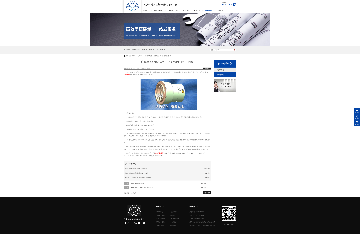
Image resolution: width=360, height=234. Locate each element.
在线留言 (174, 222)
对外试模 (197, 10)
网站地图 (174, 225)
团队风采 (174, 215)
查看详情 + (204, 184)
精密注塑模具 (159, 153)
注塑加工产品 (173, 10)
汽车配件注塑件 (161, 215)
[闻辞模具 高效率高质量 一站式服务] (180, 45)
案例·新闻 (208, 10)
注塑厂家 (186, 10)
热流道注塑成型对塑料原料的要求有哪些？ (137, 173)
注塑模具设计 (175, 218)
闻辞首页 (146, 10)
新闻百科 (140, 56)
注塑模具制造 (136, 49)
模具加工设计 (158, 10)
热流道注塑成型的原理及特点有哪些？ (136, 168)
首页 (133, 56)
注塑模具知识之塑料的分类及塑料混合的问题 (158, 56)
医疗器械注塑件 (161, 218)
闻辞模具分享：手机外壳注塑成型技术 (142, 187)
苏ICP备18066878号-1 (208, 225)
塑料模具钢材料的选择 (137, 184)
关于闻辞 (220, 10)
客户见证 (220, 70)
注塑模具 (144, 49)
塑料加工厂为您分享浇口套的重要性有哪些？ (138, 177)
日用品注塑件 (160, 225)
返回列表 (207, 68)
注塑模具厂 (152, 49)
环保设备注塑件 (161, 222)
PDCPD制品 (159, 212)
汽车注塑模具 (161, 49)
